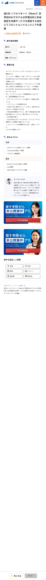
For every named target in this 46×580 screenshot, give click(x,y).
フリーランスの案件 (16, 285)
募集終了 (31, 576)
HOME (6, 285)
